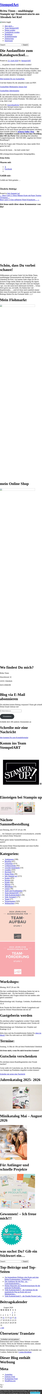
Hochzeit (8, 872)
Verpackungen (10, 901)
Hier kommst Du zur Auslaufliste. (12, 79)
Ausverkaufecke (13, 105)
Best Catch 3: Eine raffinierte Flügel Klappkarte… (19, 200)
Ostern (7, 889)
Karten (7, 878)
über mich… (9, 26)
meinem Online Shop (25, 132)
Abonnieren (7, 716)
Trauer (7, 899)
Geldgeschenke (10, 866)
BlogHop (8, 861)
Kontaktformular (11, 36)
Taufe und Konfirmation (14, 891)
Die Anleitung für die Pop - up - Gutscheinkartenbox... (16, 1282)
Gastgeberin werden (12, 32)
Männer (7, 884)
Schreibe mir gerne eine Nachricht (12, 1074)
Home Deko (9, 874)
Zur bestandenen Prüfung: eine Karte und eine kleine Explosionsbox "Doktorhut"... (22, 1278)
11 (3, 1318)
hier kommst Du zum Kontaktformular (14, 738)
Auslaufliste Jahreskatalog (9, 91)
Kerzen (7, 880)
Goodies (8, 870)
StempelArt (9, 4)
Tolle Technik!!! (11, 897)
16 (15, 1318)
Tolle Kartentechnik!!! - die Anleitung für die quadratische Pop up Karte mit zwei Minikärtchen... (21, 1292)
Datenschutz (9, 39)
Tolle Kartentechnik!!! (13, 895)
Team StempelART (12, 28)
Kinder (7, 882)
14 (11, 1318)
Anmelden (8, 1375)
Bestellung (8, 34)
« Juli (2, 1328)
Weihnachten (9, 903)
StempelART (26, 61)
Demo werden (10, 30)
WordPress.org (10, 1381)
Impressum (9, 41)
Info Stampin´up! (13, 193)
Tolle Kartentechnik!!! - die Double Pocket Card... (23, 1296)
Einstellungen (35, 1393)
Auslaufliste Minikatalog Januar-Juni (13, 87)
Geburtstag (9, 864)
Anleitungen (9, 859)
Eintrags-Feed (10, 1377)
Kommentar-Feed (11, 1379)
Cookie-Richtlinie (25, 1352)
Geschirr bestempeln (12, 868)
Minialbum (9, 887)
